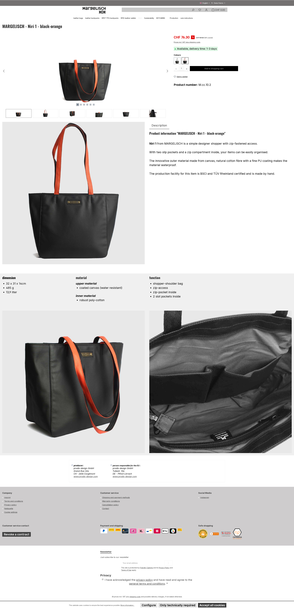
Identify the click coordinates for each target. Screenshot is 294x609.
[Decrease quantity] (176, 68)
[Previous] (4, 71)
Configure (149, 605)
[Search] (193, 9)
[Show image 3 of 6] (84, 105)
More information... (127, 605)
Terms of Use (126, 570)
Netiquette (8, 508)
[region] (85, 76)
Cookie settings (10, 512)
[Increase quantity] (186, 68)
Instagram (204, 497)
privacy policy (144, 579)
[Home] (70, 18)
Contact (105, 508)
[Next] (167, 71)
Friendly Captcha (146, 568)
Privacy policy (10, 505)
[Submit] (168, 563)
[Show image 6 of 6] (94, 105)
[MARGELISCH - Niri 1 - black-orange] (85, 71)
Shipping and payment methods (116, 497)
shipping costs (135, 597)
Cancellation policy (110, 505)
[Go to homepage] (94, 10)
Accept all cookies (212, 605)
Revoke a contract (16, 534)
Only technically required (177, 605)
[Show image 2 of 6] (81, 105)
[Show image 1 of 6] (78, 105)
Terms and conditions (13, 501)
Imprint (7, 497)
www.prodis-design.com (86, 476)
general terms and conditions (147, 583)
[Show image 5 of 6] (90, 105)
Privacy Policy (164, 568)
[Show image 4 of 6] (87, 105)
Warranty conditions (111, 501)
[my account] (206, 9)
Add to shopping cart (213, 68)
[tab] (159, 125)
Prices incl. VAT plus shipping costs (187, 42)
